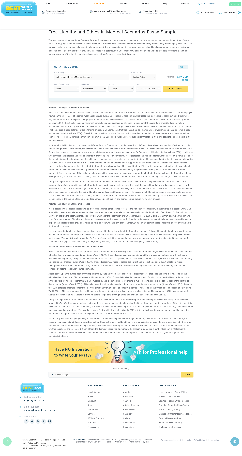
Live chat (235, 4)
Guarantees (93, 409)
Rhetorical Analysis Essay (171, 427)
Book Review (129, 409)
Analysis (127, 401)
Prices (145, 4)
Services (123, 4)
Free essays (93, 427)
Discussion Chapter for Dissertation (175, 414)
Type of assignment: (61, 84)
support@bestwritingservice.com (40, 410)
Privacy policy (186, 440)
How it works (72, 4)
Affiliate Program (96, 418)
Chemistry (127, 414)
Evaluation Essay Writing (170, 422)
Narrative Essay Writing (169, 409)
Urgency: (112, 84)
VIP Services (93, 422)
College (126, 418)
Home (48, 4)
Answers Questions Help (170, 396)
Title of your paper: (61, 72)
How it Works (94, 392)
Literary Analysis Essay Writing (173, 392)
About (90, 405)
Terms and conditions (169, 440)
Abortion (127, 392)
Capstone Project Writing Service (174, 401)
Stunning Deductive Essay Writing (174, 405)
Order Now (99, 4)
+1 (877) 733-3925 (209, 4)
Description (128, 427)
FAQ (165, 4)
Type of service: (137, 72)
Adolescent (128, 396)
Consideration (129, 422)
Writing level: (86, 84)
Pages (138, 84)
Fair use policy (213, 440)
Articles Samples (131, 405)
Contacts (186, 4)
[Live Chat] (234, 441)
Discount (92, 401)
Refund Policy (199, 440)
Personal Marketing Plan (170, 418)
